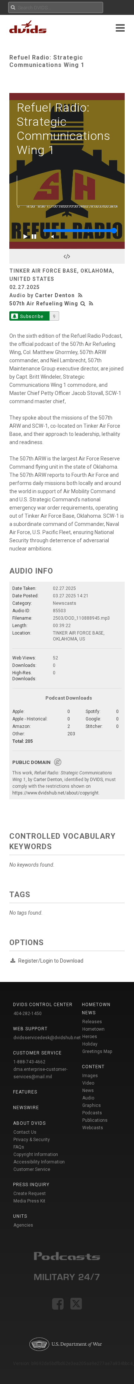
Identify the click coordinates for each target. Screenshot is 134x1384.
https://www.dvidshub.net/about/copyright (55, 793)
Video (88, 1083)
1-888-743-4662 (29, 1062)
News (88, 1090)
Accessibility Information (39, 1162)
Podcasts (92, 1112)
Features (25, 1092)
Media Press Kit (29, 1201)
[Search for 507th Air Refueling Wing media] (83, 303)
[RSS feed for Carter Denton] (81, 295)
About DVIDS (29, 1123)
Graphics (91, 1105)
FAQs (18, 1147)
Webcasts (92, 1127)
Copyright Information (35, 1154)
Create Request (29, 1193)
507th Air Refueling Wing (43, 303)
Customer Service (31, 1169)
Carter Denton (55, 295)
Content (93, 1066)
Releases (92, 1021)
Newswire (26, 1107)
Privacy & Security (31, 1139)
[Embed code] (67, 256)
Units (20, 1216)
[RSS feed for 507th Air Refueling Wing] (91, 303)
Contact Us (24, 1132)
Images (90, 1075)
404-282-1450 (27, 1013)
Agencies (23, 1225)
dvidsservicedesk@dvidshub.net (47, 1037)
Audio (88, 1098)
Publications (95, 1120)
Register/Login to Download (50, 961)
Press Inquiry (31, 1184)
